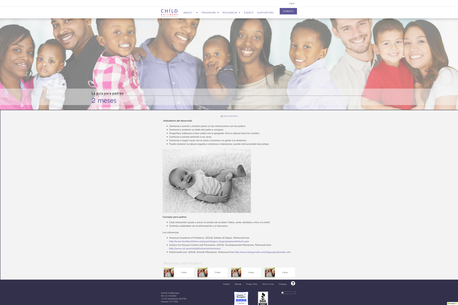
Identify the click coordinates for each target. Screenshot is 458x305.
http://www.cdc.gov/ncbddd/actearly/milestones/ (195, 248)
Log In (292, 3)
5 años (285, 272)
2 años (184, 272)
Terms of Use (268, 284)
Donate (288, 11)
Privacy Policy (252, 284)
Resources (230, 12)
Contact (226, 284)
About (189, 12)
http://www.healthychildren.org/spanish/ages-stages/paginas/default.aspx (209, 241)
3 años (217, 272)
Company (283, 284)
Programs (209, 12)
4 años (251, 272)
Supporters (265, 12)
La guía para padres (108, 93)
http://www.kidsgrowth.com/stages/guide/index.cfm (263, 252)
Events (249, 12)
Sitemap (237, 284)
